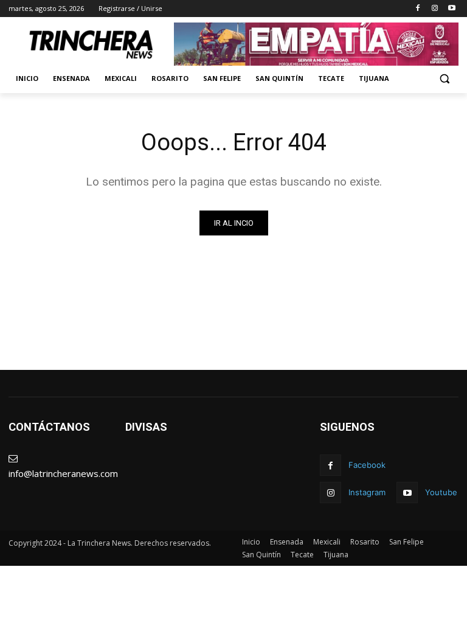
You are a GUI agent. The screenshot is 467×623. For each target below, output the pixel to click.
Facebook (367, 465)
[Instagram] (434, 9)
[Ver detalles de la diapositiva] (316, 44)
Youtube (441, 492)
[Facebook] (418, 9)
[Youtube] (451, 9)
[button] (444, 78)
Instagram (367, 492)
